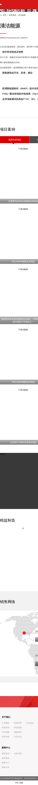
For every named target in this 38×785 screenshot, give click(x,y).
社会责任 (30, 723)
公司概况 (5, 723)
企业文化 (18, 737)
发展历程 (5, 727)
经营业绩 (5, 737)
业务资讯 (18, 753)
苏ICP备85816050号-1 (30, 778)
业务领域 (12, 15)
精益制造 (18, 732)
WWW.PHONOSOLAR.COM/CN (13, 38)
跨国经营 (18, 723)
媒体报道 (5, 758)
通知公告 (5, 767)
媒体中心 (5, 763)
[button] (35, 11)
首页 (4, 15)
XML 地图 (19, 783)
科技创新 (18, 727)
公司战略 (5, 732)
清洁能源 (22, 15)
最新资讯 (5, 753)
